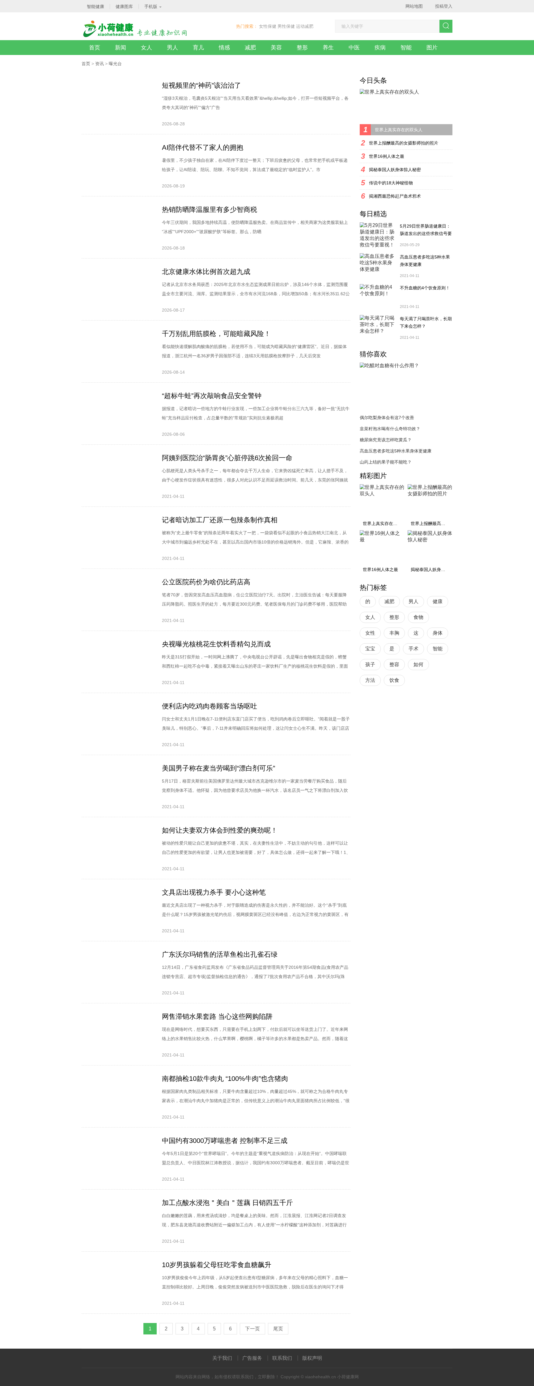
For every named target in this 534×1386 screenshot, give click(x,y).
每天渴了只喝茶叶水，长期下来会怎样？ (426, 322)
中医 (354, 47)
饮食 (394, 680)
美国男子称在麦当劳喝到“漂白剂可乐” (218, 768)
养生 (328, 47)
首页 (94, 47)
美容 (276, 47)
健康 (438, 601)
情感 (224, 47)
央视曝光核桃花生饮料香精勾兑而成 (216, 644)
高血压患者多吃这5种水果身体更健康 (425, 260)
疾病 (380, 47)
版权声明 (312, 1358)
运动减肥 (304, 26)
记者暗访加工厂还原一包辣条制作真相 (220, 520)
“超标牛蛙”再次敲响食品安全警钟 (211, 396)
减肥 (250, 47)
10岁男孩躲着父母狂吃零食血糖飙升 (216, 1265)
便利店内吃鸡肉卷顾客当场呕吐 (209, 706)
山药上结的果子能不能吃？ (386, 462)
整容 (394, 664)
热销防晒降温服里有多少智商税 (209, 209)
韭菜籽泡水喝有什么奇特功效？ (390, 428)
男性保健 (286, 26)
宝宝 (370, 648)
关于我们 (222, 1358)
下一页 (252, 1328)
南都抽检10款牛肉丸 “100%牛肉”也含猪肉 (225, 1078)
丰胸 (394, 633)
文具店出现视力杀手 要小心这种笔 (214, 892)
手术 (413, 648)
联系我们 (282, 1358)
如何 (418, 664)
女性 (370, 633)
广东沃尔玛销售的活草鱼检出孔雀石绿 (220, 954)
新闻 (120, 47)
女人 (146, 47)
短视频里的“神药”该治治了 (201, 85)
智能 (406, 47)
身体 (438, 633)
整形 (302, 47)
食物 (418, 617)
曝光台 (115, 63)
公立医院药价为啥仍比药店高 (206, 582)
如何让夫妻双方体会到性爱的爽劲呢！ (220, 830)
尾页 (278, 1328)
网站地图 (414, 6)
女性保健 (267, 26)
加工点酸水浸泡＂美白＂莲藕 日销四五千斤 (227, 1203)
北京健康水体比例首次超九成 (206, 271)
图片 (432, 47)
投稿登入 (443, 6)
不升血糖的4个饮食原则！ (425, 287)
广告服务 (252, 1358)
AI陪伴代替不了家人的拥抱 (202, 147)
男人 (172, 47)
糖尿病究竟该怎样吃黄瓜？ (386, 439)
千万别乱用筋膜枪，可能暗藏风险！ (216, 334)
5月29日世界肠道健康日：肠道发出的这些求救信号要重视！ (426, 230)
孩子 (370, 664)
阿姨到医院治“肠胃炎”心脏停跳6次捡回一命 (227, 458)
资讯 (99, 63)
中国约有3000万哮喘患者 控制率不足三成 (224, 1140)
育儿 (198, 47)
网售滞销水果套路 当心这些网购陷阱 (217, 1016)
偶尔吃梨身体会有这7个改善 (387, 417)
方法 (370, 680)
